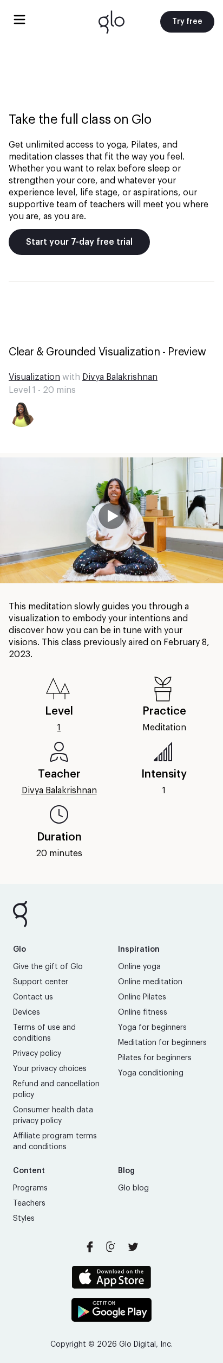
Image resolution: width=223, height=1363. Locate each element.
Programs (30, 1188)
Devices (26, 1012)
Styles (24, 1218)
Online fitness (142, 1012)
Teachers (29, 1203)
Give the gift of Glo (48, 967)
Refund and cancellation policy (56, 1089)
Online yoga (139, 967)
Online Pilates (142, 997)
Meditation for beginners (162, 1043)
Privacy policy (37, 1054)
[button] (111, 520)
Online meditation (150, 982)
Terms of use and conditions (44, 1033)
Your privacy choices (50, 1069)
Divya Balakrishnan (120, 377)
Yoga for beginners (152, 1027)
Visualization (34, 377)
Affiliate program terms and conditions (55, 1141)
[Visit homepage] (111, 22)
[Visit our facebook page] (90, 1247)
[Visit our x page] (133, 1247)
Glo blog (133, 1188)
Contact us (33, 997)
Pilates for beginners (155, 1058)
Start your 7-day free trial (79, 242)
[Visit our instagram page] (111, 1247)
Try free (187, 22)
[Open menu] (19, 19)
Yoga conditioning (150, 1073)
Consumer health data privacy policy (53, 1115)
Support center (40, 982)
